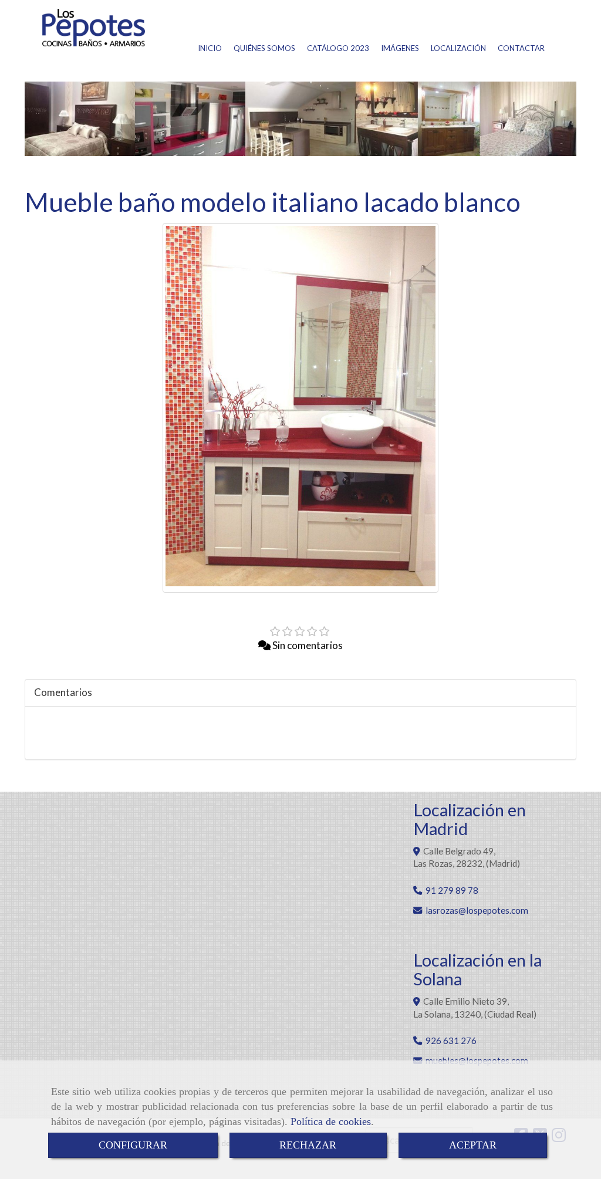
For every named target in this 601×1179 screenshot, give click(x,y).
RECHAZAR (307, 1145)
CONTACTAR (521, 48)
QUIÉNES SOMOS (264, 48)
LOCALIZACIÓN (458, 48)
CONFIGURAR (133, 1145)
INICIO (210, 48)
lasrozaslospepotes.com (477, 910)
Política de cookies (331, 1121)
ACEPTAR (473, 1145)
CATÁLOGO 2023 (338, 48)
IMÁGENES (400, 48)
